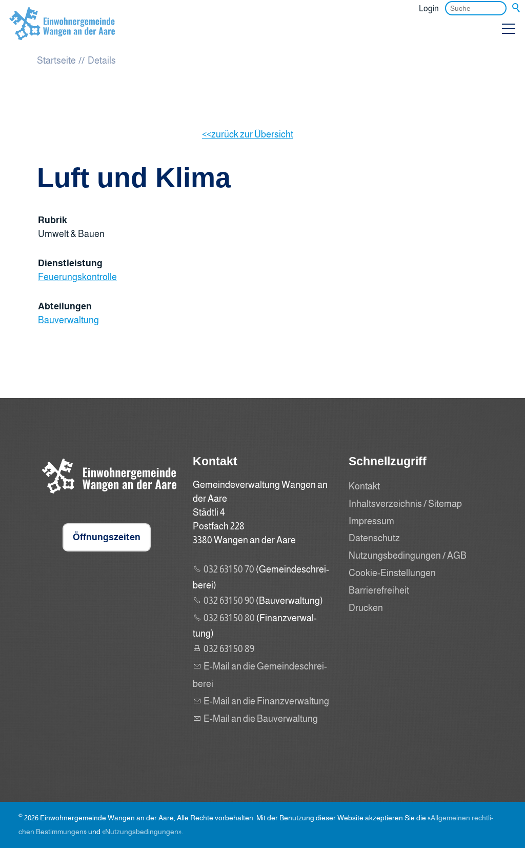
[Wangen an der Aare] (106, 495)
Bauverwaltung (68, 320)
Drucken (366, 608)
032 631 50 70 (229, 569)
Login (429, 8)
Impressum (371, 521)
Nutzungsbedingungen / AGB (408, 555)
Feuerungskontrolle (77, 277)
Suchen (517, 8)
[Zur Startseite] (62, 32)
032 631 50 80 (229, 618)
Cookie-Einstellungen (392, 573)
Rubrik (52, 220)
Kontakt (364, 486)
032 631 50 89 (229, 649)
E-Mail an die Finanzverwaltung (266, 701)
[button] (508, 29)
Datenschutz (374, 538)
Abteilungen (65, 306)
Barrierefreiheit (379, 590)
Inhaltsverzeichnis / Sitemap (405, 504)
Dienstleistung (70, 263)
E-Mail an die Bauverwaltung (261, 719)
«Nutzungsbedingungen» (141, 831)
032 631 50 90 (229, 601)
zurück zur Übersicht (252, 134)
